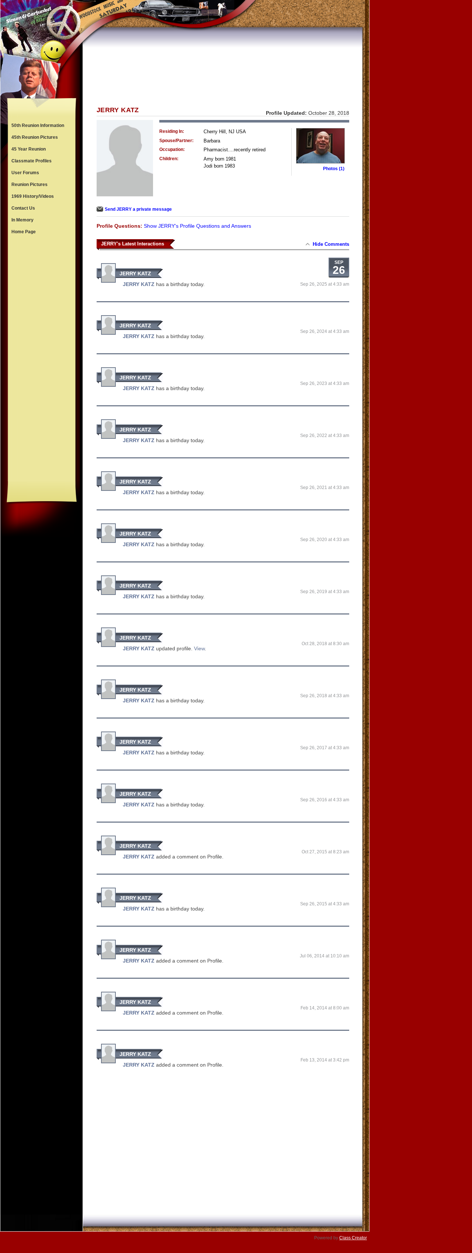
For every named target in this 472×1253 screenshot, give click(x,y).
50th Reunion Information (37, 125)
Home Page (23, 231)
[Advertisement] (41, 359)
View (199, 648)
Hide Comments (331, 244)
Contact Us (23, 208)
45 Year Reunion (28, 149)
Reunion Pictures (29, 184)
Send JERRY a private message (138, 209)
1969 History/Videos (32, 196)
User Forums (25, 172)
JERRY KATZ (135, 273)
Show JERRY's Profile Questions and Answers (197, 226)
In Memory (22, 220)
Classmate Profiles (31, 160)
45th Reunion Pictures (34, 137)
